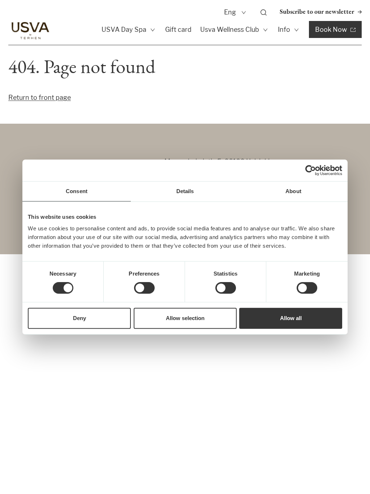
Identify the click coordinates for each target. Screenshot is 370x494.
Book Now (331, 29)
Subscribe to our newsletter (317, 12)
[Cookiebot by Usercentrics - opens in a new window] (310, 170)
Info (284, 29)
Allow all (291, 318)
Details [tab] (185, 191)
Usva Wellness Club (229, 29)
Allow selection (185, 318)
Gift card (178, 29)
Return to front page (39, 97)
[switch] (144, 288)
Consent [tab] (76, 191)
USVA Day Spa (124, 29)
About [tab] (293, 191)
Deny (79, 318)
